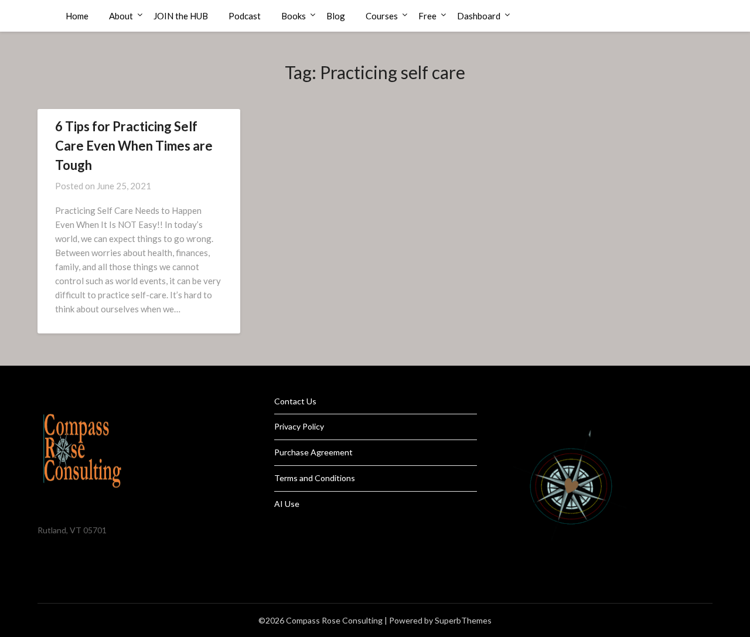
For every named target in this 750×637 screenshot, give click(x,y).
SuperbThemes (463, 620)
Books (293, 16)
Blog (335, 16)
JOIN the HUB (181, 16)
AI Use (286, 504)
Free (427, 16)
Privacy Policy (299, 426)
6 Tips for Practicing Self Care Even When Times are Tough (134, 145)
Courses (382, 16)
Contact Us (295, 401)
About (121, 16)
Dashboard (478, 16)
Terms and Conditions (314, 478)
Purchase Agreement (313, 452)
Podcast (245, 16)
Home (77, 16)
